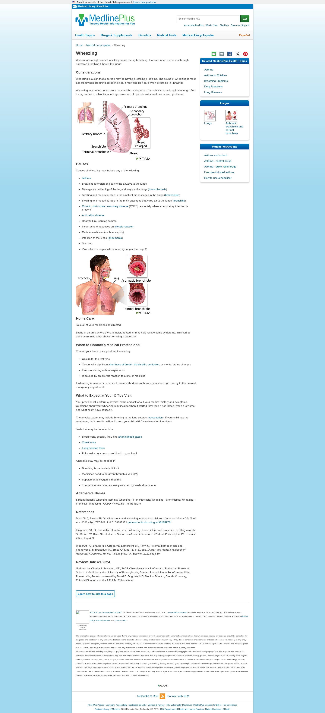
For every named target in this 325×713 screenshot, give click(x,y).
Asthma (86, 178)
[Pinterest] (245, 54)
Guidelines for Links (137, 705)
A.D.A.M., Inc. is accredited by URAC (106, 612)
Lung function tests (93, 447)
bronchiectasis (157, 189)
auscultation (155, 417)
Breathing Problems (216, 80)
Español (244, 35)
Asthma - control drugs (217, 160)
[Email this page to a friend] (213, 54)
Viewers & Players (156, 705)
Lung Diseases (213, 92)
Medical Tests (166, 35)
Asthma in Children (215, 75)
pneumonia (115, 237)
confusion (153, 364)
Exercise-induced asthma (219, 172)
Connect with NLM (178, 696)
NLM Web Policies (96, 705)
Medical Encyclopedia (198, 35)
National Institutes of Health (217, 709)
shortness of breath (120, 364)
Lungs (208, 123)
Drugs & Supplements (116, 35)
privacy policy (120, 620)
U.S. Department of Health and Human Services (182, 709)
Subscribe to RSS (147, 696)
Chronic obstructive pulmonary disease (105, 206)
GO (245, 18)
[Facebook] (229, 54)
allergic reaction (124, 226)
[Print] (221, 54)
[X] (237, 54)
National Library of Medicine (93, 6)
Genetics (144, 35)
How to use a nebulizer (218, 177)
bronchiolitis (172, 194)
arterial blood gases (130, 436)
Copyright (110, 705)
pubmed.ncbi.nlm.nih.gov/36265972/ (149, 522)
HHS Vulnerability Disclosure (179, 705)
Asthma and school (215, 155)
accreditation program (177, 612)
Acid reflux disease (93, 215)
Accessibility (121, 705)
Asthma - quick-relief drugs (220, 166)
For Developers (230, 705)
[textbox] (209, 18)
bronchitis (179, 200)
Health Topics (85, 35)
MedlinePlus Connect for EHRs (207, 705)
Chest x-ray (89, 442)
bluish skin (140, 364)
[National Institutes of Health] (75, 6)
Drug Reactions (213, 86)
